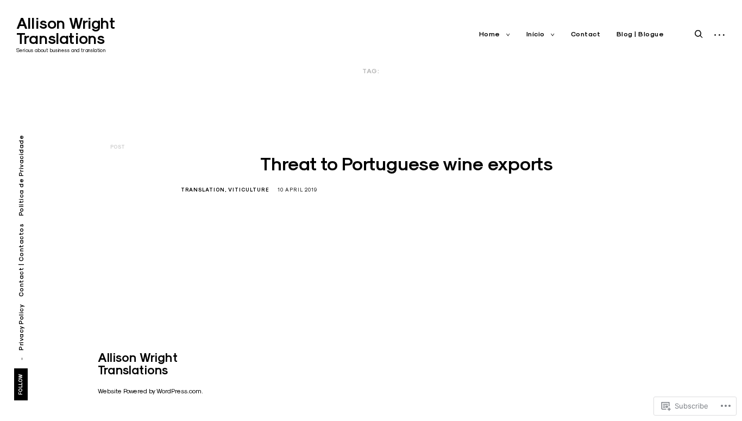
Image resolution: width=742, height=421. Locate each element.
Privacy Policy (21, 327)
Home (489, 34)
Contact (586, 34)
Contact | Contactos (21, 260)
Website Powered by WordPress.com (150, 391)
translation (203, 190)
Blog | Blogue (640, 34)
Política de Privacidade (21, 175)
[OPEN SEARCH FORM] (699, 34)
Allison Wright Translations (65, 31)
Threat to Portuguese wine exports (406, 164)
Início (535, 34)
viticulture (248, 190)
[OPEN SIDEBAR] (719, 35)
